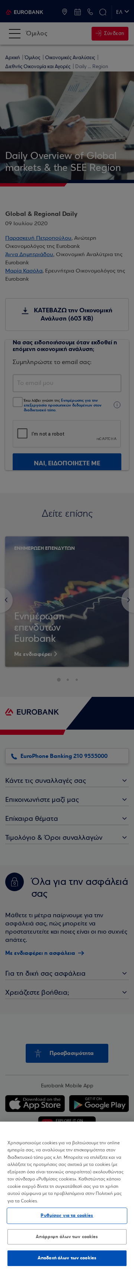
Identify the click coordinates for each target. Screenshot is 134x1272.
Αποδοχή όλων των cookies (67, 1258)
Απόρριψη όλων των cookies (67, 1237)
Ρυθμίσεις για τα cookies (67, 1215)
